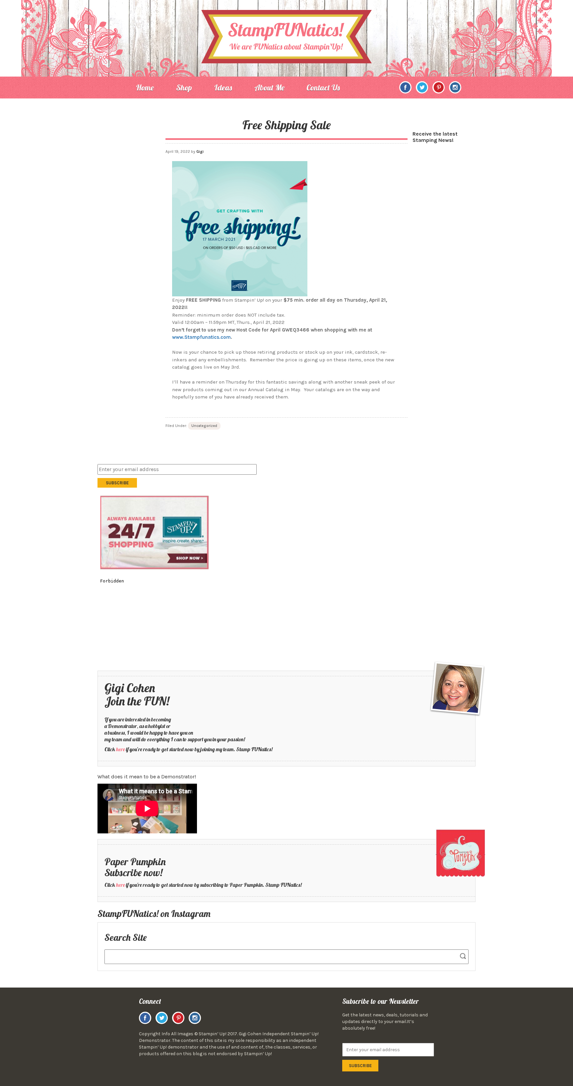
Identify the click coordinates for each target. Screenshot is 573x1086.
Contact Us (323, 87)
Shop (184, 87)
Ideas (223, 87)
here (120, 749)
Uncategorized (204, 426)
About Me (269, 87)
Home (145, 87)
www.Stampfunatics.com (201, 337)
